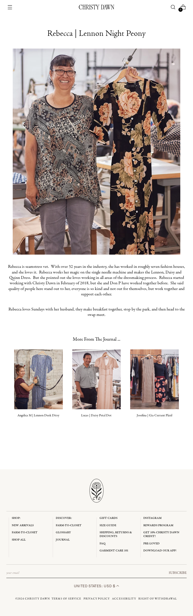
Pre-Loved (151, 544)
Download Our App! (159, 551)
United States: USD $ (95, 585)
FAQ (102, 544)
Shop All (19, 540)
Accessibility (124, 599)
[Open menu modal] (10, 7)
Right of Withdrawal (157, 599)
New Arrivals (23, 525)
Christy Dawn (37, 599)
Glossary (63, 532)
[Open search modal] (173, 7)
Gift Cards (108, 518)
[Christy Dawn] (96, 7)
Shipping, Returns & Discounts (116, 534)
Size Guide (108, 525)
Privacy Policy (97, 599)
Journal (63, 540)
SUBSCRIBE (178, 573)
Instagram (152, 518)
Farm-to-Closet (24, 532)
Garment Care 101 (114, 551)
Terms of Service (66, 599)
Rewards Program (158, 525)
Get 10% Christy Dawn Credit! (161, 534)
